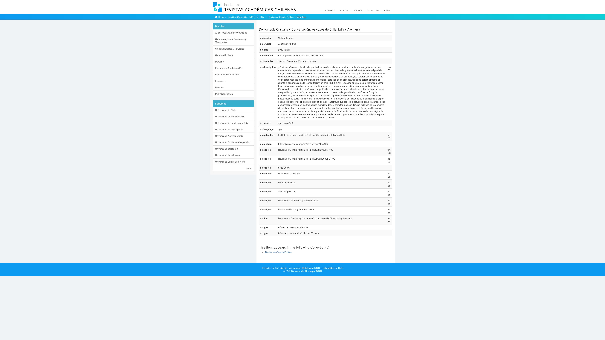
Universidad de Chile (225, 110)
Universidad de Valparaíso (228, 155)
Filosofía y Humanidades (227, 74)
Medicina (219, 87)
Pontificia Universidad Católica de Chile (246, 16)
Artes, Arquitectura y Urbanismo (231, 32)
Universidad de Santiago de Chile (231, 123)
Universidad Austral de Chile (229, 135)
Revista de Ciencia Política (281, 16)
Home (221, 16)
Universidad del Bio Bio (226, 148)
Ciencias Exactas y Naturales (229, 48)
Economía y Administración (228, 68)
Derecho (219, 61)
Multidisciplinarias (224, 93)
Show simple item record (271, 24)
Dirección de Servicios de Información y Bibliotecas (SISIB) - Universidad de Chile (302, 267)
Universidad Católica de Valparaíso (232, 142)
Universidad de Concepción (229, 129)
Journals (329, 10)
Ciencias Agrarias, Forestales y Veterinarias (230, 40)
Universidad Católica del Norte (230, 161)
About (387, 10)
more (249, 168)
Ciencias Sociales (224, 55)
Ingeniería (220, 80)
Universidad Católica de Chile (230, 116)
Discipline (344, 10)
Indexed (358, 10)
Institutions (372, 10)
